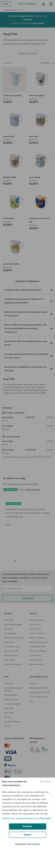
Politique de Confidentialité (37, 818)
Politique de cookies (12, 818)
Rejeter (27, 834)
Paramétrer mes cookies (27, 844)
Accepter (27, 826)
